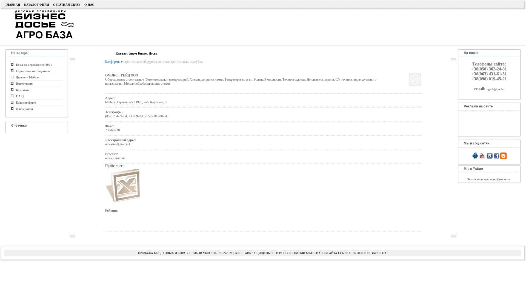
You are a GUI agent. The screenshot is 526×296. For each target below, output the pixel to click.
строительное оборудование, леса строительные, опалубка (163, 62)
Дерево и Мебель (26, 77)
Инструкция (23, 83)
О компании (23, 108)
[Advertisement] (259, 26)
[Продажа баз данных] (37, 12)
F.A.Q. (19, 96)
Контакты (21, 90)
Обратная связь (66, 4)
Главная (12, 4)
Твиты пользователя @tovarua (488, 179)
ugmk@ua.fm (495, 89)
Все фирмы (112, 62)
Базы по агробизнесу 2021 (32, 64)
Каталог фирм (36, 4)
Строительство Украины (31, 71)
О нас (89, 4)
